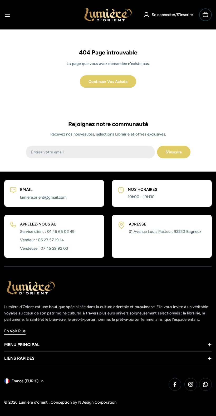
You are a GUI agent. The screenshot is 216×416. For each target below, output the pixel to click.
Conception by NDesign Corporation (83, 402)
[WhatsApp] (205, 384)
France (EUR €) (25, 381)
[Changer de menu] (7, 15)
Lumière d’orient (34, 402)
